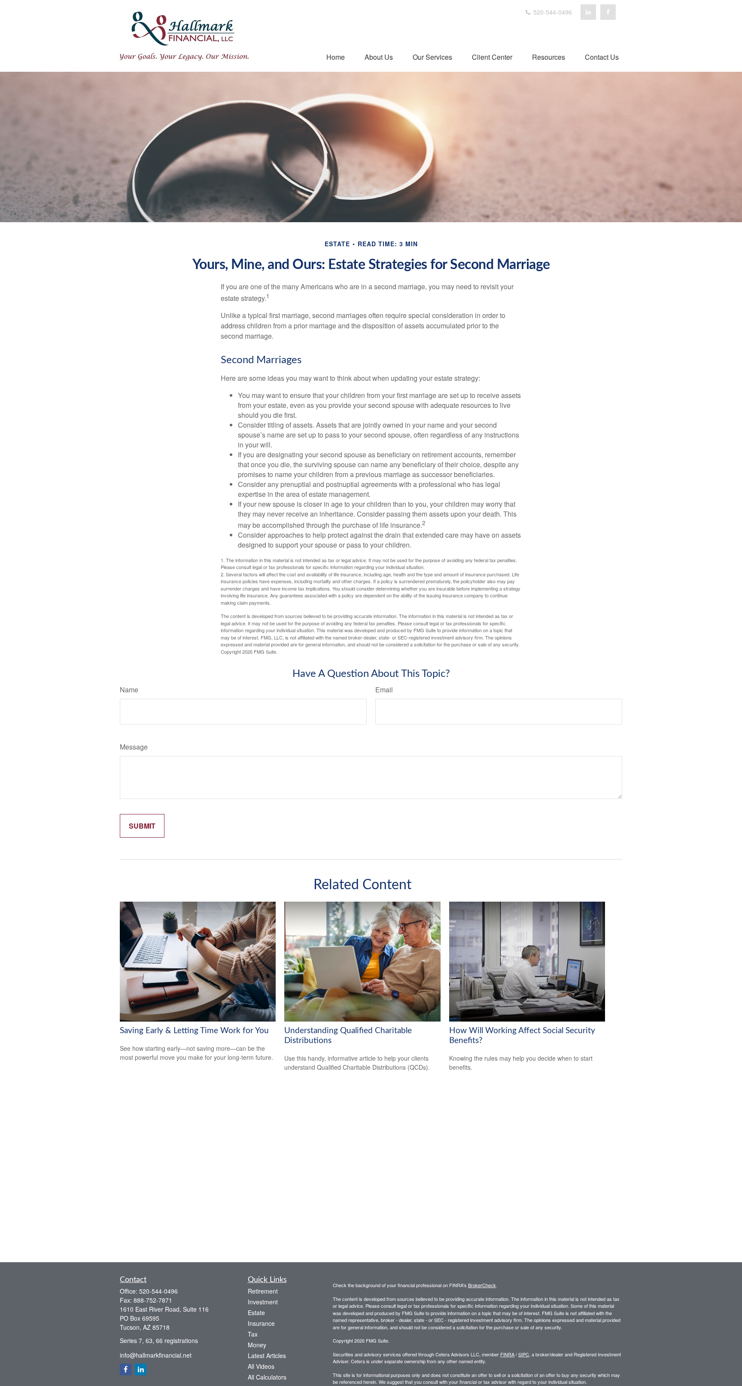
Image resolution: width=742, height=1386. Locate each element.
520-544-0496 (552, 12)
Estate (256, 1312)
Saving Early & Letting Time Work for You (194, 1031)
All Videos (261, 1366)
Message (134, 747)
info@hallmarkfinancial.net (156, 1355)
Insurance (261, 1323)
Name (129, 690)
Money (257, 1344)
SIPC (523, 1354)
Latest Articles (267, 1355)
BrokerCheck (482, 1285)
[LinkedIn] (588, 12)
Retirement (263, 1291)
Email (384, 690)
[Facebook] (608, 12)
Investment (263, 1301)
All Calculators (267, 1377)
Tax (253, 1334)
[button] (335, 56)
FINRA (507, 1354)
